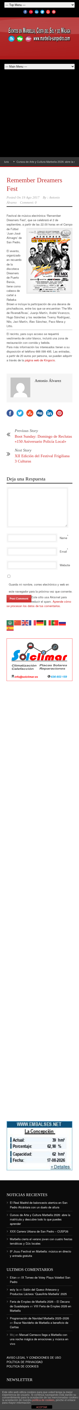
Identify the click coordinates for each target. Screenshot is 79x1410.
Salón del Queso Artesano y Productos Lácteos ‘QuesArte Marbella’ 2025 (38, 1291)
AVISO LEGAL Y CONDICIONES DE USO (34, 1357)
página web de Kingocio (40, 360)
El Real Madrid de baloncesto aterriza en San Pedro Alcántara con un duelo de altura (38, 1204)
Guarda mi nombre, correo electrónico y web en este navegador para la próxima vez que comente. (40, 587)
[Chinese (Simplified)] (18, 622)
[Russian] (62, 622)
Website (65, 565)
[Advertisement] (39, 115)
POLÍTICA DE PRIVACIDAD (25, 1362)
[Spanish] (10, 628)
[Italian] (47, 622)
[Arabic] (10, 622)
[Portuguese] (55, 622)
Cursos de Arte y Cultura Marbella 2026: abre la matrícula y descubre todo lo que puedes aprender (40, 1219)
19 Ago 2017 (31, 197)
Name (63, 538)
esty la (14, 1289)
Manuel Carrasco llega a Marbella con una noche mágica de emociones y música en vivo (39, 1339)
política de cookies (43, 1400)
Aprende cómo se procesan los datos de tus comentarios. (39, 603)
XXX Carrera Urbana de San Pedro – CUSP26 (39, 1231)
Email (63, 551)
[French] (32, 622)
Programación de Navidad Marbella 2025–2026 (39, 1318)
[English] (25, 622)
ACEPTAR (41, 1407)
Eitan (13, 1277)
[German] (40, 622)
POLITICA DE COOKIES (23, 1366)
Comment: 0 (28, 202)
